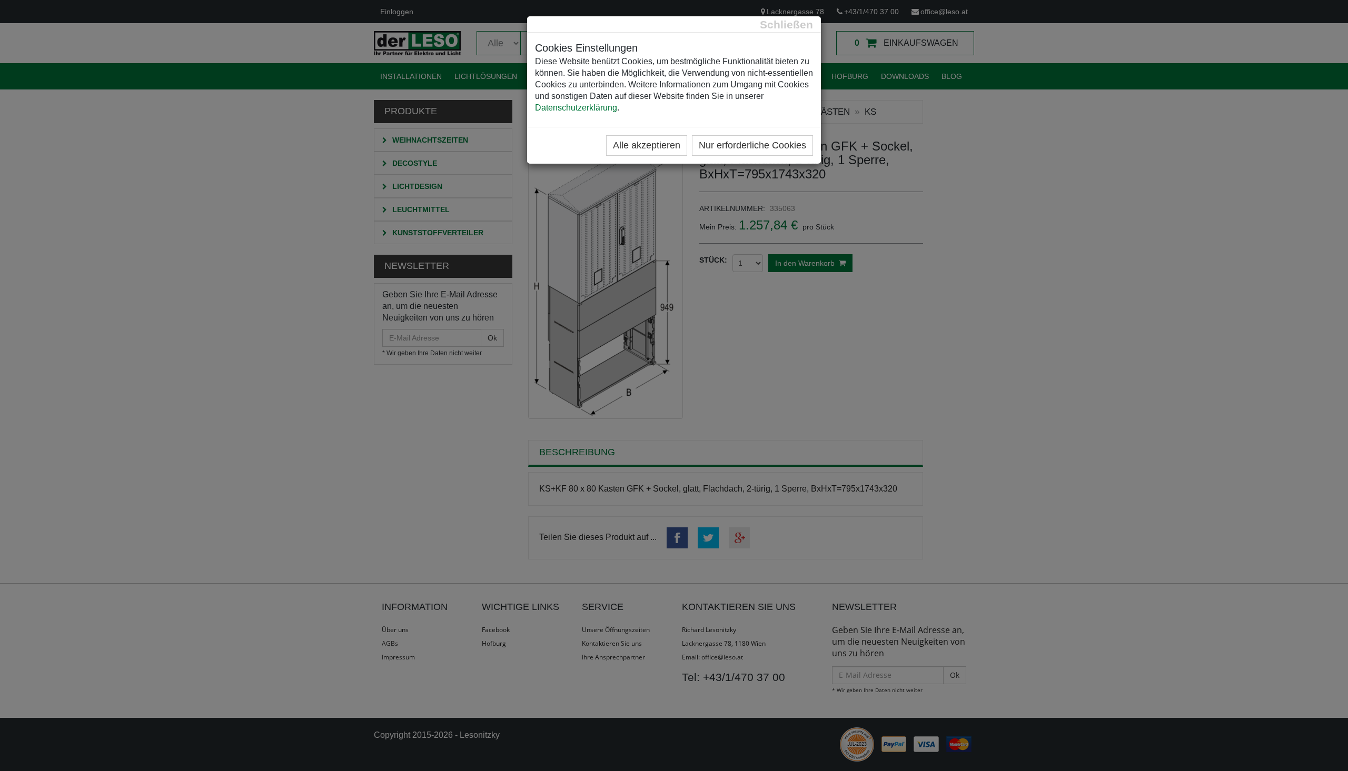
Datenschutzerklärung (576, 107)
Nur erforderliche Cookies (752, 145)
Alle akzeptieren (646, 145)
